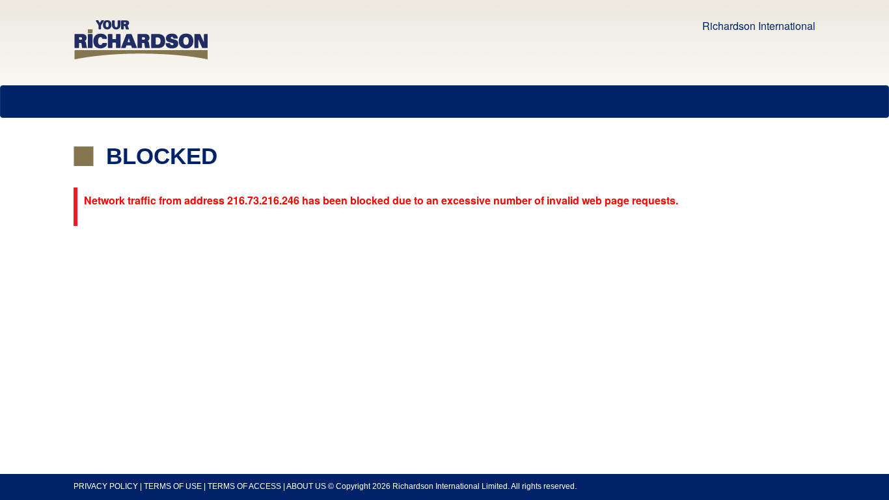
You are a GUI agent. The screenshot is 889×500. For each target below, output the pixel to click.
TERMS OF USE (173, 486)
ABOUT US (306, 486)
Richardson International (758, 25)
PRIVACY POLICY (106, 486)
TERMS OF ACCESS (244, 486)
